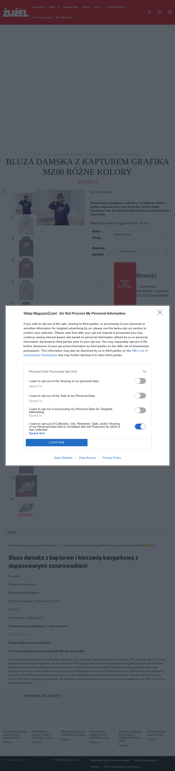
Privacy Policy (111, 457)
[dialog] (87, 385)
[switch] (140, 381)
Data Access (87, 457)
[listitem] (87, 371)
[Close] (161, 314)
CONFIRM (57, 442)
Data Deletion (63, 457)
